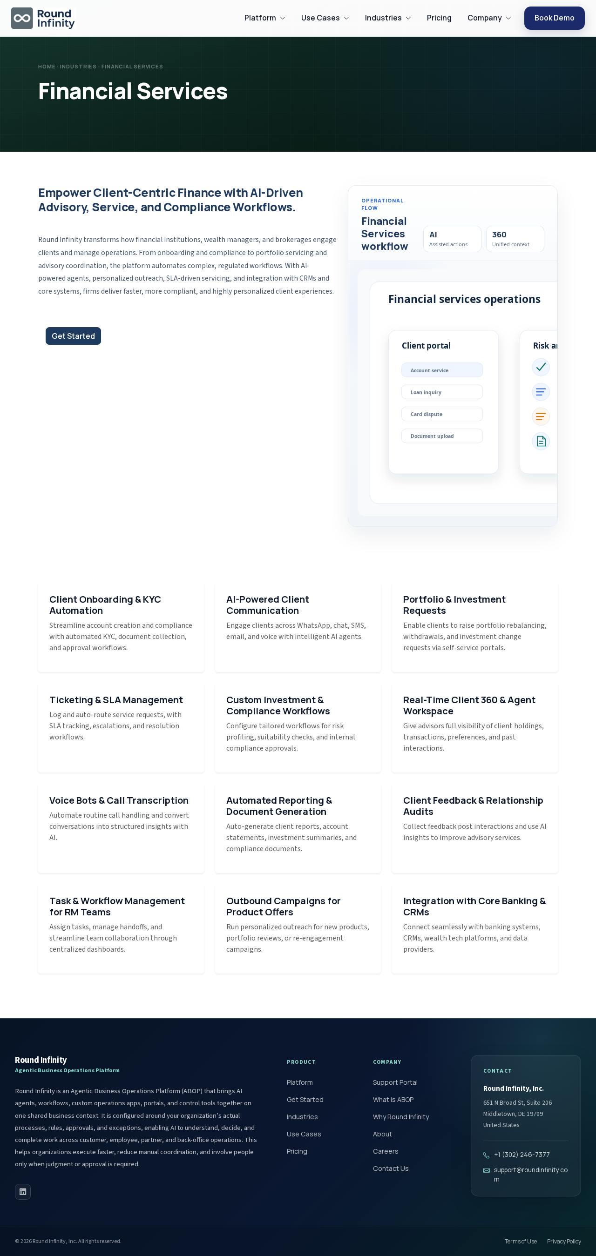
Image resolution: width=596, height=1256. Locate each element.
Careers (386, 1151)
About (382, 1133)
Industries (302, 1116)
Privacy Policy (564, 1241)
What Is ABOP (393, 1099)
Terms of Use (521, 1241)
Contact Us (391, 1168)
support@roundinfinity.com (531, 1174)
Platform (300, 1082)
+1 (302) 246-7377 (522, 1154)
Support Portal (395, 1082)
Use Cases (304, 1133)
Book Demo (555, 18)
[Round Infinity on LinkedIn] (23, 1192)
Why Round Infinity (401, 1116)
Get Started (73, 336)
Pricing (439, 18)
